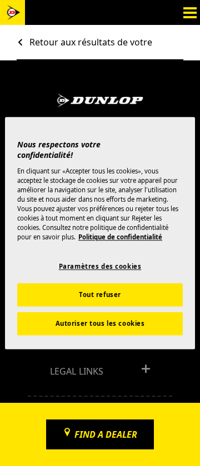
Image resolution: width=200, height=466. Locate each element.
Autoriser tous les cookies (100, 323)
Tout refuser (100, 294)
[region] (100, 233)
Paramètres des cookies (100, 266)
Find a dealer (105, 434)
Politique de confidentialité (120, 237)
